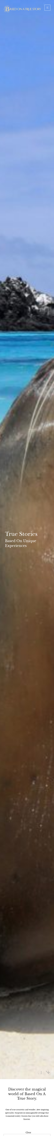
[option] (27, 539)
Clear (28, 1132)
